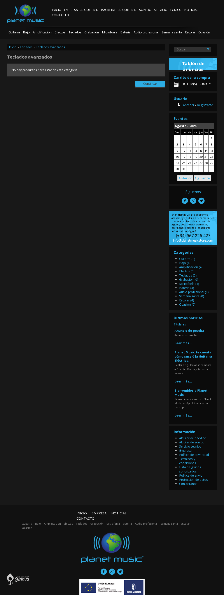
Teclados (74, 32)
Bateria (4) (186, 288)
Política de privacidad (194, 455)
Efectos (60, 32)
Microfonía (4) (189, 284)
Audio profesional (146, 32)
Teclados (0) (188, 275)
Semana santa (172, 32)
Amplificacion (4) (191, 267)
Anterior (185, 178)
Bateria (125, 32)
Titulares (180, 324)
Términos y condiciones (187, 461)
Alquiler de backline (98, 10)
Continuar (150, 83)
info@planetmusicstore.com (193, 240)
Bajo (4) (185, 263)
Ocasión (204, 32)
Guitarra (14, 32)
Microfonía (109, 32)
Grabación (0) (188, 279)
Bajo (26, 32)
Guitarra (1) (187, 259)
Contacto (60, 15)
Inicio (56, 10)
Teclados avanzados (50, 47)
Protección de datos (193, 479)
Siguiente (202, 178)
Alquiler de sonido (135, 10)
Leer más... (183, 343)
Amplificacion (42, 32)
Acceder (188, 105)
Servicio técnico (168, 10)
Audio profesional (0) (194, 292)
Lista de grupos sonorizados (190, 469)
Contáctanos (188, 484)
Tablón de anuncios (193, 66)
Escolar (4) (186, 300)
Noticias (191, 10)
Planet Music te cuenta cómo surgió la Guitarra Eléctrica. (193, 356)
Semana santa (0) (191, 296)
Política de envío (190, 475)
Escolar (190, 32)
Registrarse (205, 105)
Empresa (71, 10)
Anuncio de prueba (189, 331)
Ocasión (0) (187, 304)
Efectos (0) (186, 271)
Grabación (91, 32)
